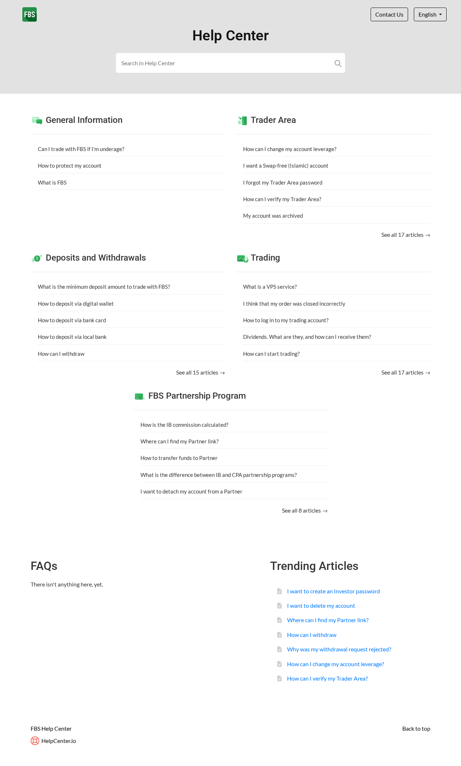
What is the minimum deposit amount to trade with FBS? (104, 286)
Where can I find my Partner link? (179, 441)
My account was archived (273, 215)
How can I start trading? (271, 353)
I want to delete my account (321, 605)
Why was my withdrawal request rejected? (339, 649)
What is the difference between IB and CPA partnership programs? (218, 474)
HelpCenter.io (58, 740)
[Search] (338, 63)
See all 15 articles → (200, 372)
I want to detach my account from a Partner (191, 491)
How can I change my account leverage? (289, 149)
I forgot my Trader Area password (282, 182)
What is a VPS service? (270, 286)
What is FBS (52, 182)
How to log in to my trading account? (285, 320)
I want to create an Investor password (333, 591)
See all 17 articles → (405, 234)
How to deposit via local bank (72, 336)
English (428, 14)
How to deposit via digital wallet (76, 303)
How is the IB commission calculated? (184, 424)
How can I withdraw (61, 353)
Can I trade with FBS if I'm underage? (81, 149)
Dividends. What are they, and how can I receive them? (307, 336)
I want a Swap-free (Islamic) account (285, 165)
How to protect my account (70, 165)
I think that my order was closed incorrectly (294, 303)
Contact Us (389, 14)
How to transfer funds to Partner (179, 458)
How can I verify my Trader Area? (282, 199)
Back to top (416, 728)
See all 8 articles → (305, 510)
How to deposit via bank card (72, 320)
